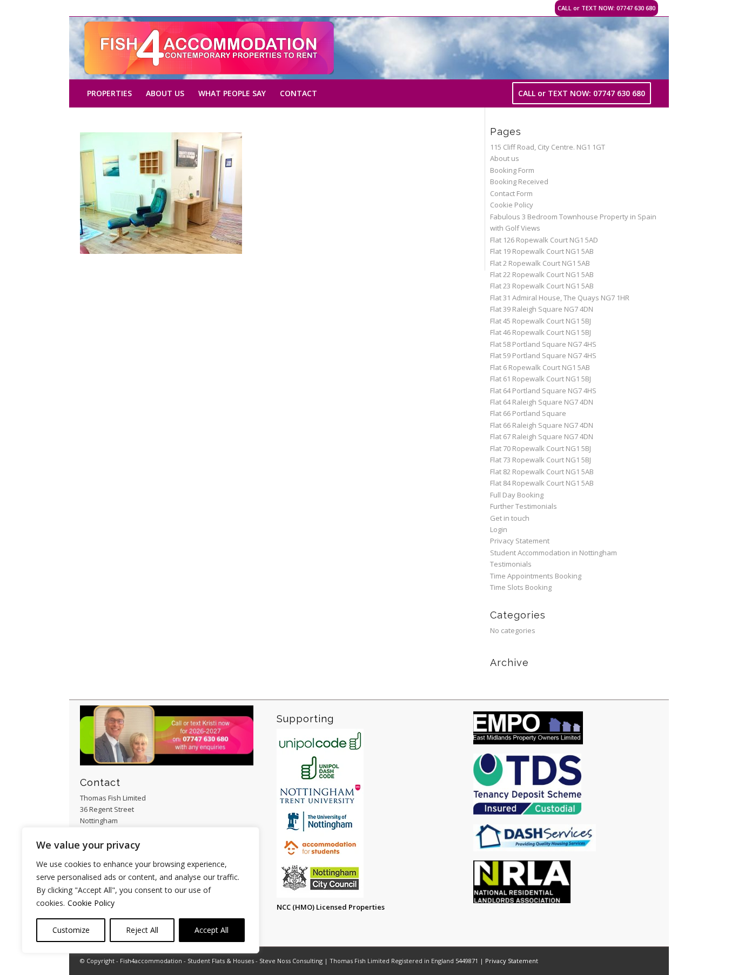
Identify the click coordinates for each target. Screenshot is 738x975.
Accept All (211, 930)
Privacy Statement (519, 541)
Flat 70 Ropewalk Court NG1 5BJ (540, 448)
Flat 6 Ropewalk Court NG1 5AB (540, 367)
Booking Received (519, 181)
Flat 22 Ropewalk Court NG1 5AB (542, 274)
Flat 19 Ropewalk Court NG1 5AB (542, 251)
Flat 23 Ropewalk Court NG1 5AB (542, 286)
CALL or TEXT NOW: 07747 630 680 (606, 8)
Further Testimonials (523, 506)
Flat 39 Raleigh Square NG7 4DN (541, 309)
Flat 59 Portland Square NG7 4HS (543, 355)
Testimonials (511, 564)
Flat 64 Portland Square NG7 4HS (543, 390)
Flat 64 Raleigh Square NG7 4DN (541, 402)
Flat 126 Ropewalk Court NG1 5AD (544, 240)
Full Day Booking (517, 495)
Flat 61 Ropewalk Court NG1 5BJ (540, 379)
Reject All (142, 930)
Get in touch (509, 518)
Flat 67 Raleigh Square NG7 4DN (541, 436)
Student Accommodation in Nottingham (553, 552)
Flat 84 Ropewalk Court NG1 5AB (542, 483)
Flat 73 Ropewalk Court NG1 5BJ (540, 460)
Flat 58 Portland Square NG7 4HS (543, 344)
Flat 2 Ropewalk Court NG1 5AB (540, 263)
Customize (71, 930)
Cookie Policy (91, 903)
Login (498, 529)
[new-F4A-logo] (209, 48)
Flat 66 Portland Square (528, 413)
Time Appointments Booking (535, 576)
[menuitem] (109, 93)
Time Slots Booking (521, 587)
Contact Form (511, 193)
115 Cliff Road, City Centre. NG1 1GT (547, 147)
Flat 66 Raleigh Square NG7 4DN (541, 425)
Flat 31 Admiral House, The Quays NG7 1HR (559, 297)
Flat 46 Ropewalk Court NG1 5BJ (540, 332)
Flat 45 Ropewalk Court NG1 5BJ (540, 321)
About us (504, 158)
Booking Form (512, 170)
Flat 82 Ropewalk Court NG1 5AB (542, 471)
